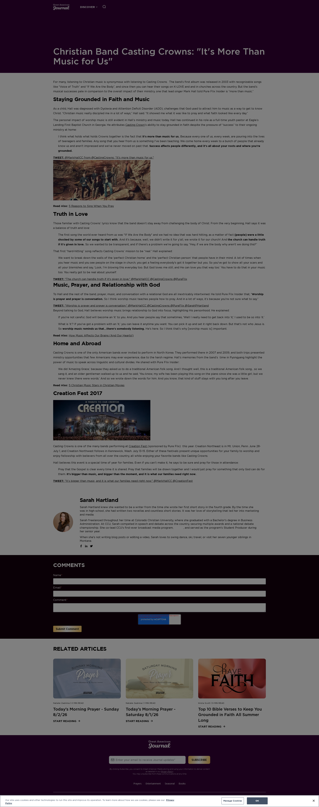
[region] (159, 801)
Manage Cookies (232, 801)
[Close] (313, 800)
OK (257, 801)
